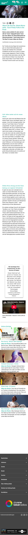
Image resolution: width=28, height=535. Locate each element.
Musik (2, 471)
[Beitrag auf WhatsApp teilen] (8, 23)
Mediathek (4, 479)
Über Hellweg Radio (6, 484)
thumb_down (19, 531)
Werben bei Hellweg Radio (8, 488)
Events (3, 466)
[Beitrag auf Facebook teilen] (10, 23)
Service (3, 475)
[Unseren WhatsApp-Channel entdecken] (22, 515)
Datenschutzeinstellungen (7, 515)
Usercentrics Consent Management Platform (14, 294)
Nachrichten (4, 458)
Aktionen (3, 462)
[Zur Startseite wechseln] (4, 3)
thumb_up (25, 531)
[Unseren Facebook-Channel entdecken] (24, 515)
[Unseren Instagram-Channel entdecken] (26, 515)
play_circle (22, 531)
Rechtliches (4, 492)
